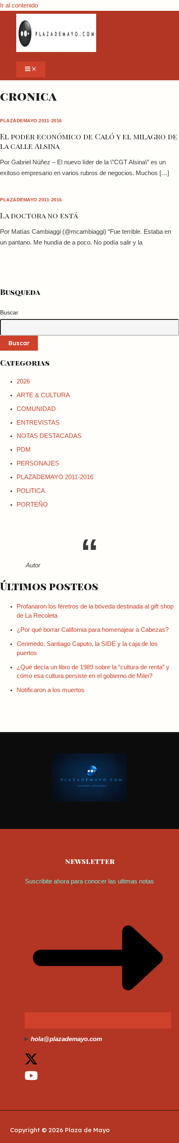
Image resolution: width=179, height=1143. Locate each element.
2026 (23, 381)
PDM (24, 449)
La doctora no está (39, 215)
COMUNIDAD (36, 409)
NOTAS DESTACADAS (49, 436)
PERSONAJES (38, 463)
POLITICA (31, 490)
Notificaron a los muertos (51, 690)
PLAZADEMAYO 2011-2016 (31, 120)
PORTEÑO (32, 504)
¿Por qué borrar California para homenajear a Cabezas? (93, 629)
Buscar (9, 312)
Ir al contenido (19, 5)
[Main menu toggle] (30, 69)
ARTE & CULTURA (43, 395)
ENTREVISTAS (38, 422)
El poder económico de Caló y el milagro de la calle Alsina (88, 141)
